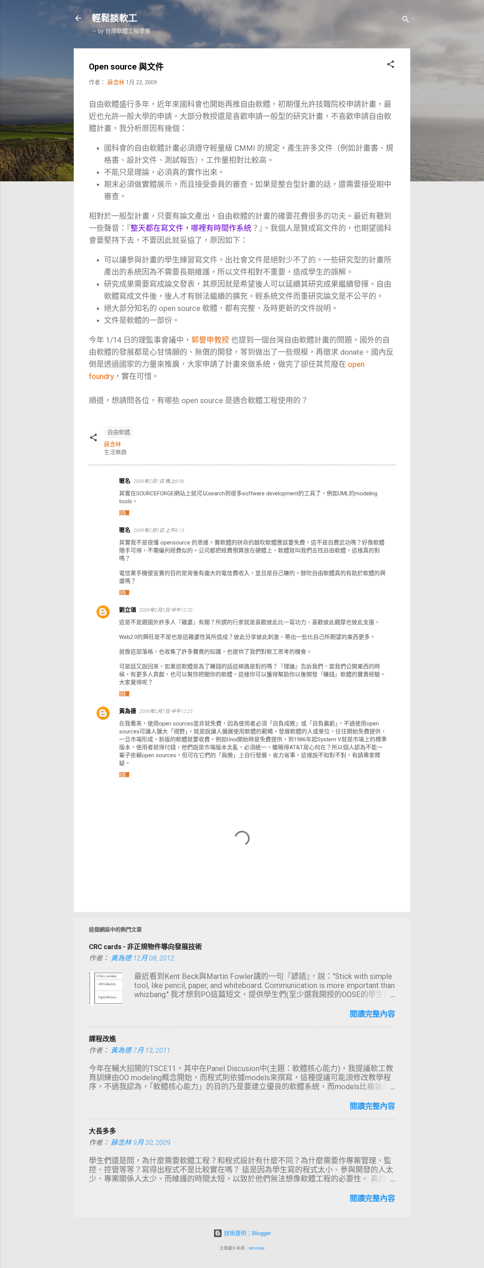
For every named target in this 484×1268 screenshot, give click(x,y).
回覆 (124, 513)
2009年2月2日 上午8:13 (158, 530)
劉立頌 (127, 609)
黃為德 (127, 711)
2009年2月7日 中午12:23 (165, 711)
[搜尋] (405, 20)
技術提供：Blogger (246, 1233)
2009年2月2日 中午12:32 (165, 610)
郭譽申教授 (211, 340)
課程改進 (102, 1039)
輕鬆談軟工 (114, 18)
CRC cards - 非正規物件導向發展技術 (145, 947)
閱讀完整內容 (372, 1014)
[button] (390, 65)
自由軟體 (118, 432)
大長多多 (102, 1131)
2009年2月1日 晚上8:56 (158, 481)
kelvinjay (257, 1248)
